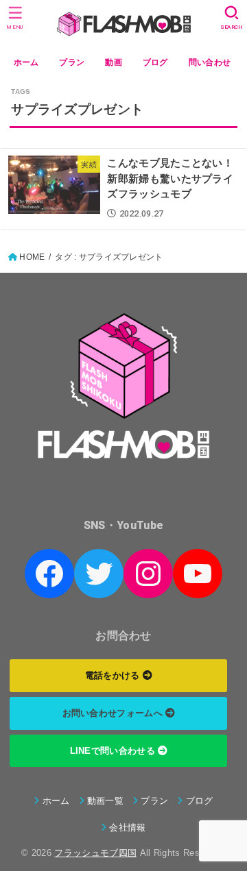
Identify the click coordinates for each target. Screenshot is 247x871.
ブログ (155, 62)
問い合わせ (210, 62)
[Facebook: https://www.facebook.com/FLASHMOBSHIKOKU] (49, 573)
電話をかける (114, 675)
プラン (71, 62)
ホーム (26, 62)
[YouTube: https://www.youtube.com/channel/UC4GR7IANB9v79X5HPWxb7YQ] (197, 573)
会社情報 (127, 827)
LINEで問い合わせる (114, 751)
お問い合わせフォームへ (114, 713)
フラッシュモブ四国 (95, 853)
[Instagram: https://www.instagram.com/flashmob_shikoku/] (148, 573)
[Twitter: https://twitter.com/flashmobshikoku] (99, 573)
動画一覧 (105, 801)
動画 (113, 62)
